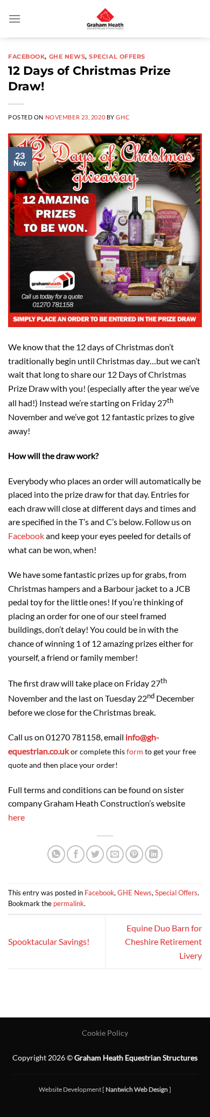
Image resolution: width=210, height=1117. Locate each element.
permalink (68, 903)
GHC (123, 117)
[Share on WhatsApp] (56, 854)
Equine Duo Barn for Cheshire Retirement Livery (163, 941)
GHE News (67, 56)
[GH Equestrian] (105, 19)
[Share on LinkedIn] (154, 854)
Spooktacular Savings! (48, 941)
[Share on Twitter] (95, 854)
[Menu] (14, 18)
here (16, 817)
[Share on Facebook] (76, 854)
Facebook (26, 56)
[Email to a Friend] (115, 854)
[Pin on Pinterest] (134, 854)
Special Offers (117, 56)
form (135, 751)
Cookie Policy (105, 1032)
